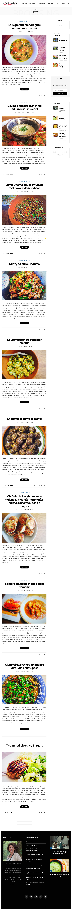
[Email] (44, 95)
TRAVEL (57, 3)
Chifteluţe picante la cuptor (24, 418)
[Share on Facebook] (39, 95)
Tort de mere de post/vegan (36, 865)
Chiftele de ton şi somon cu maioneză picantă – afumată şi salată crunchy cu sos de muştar (24, 501)
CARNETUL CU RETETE (25, 21)
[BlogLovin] (45, 897)
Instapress (28, 872)
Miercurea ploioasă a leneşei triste (62, 118)
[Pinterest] (41, 897)
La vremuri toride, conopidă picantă (24, 341)
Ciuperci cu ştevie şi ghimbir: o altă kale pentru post (24, 666)
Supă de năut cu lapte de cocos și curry (63, 126)
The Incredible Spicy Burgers (24, 745)
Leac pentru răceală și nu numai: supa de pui (24, 26)
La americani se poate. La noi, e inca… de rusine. (63, 40)
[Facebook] (26, 897)
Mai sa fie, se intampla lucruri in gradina (63, 49)
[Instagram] (36, 897)
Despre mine (34, 841)
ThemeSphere (33, 902)
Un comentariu (63, 878)
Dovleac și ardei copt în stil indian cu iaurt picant (24, 107)
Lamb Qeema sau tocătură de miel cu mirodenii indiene (24, 186)
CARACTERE (24, 3)
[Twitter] (31, 897)
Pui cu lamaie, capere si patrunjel (62, 65)
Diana (27, 865)
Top (36, 906)
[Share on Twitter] (41, 95)
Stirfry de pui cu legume (24, 264)
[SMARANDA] (10, 3)
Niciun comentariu (29, 31)
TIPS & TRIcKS (50, 3)
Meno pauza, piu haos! (35, 868)
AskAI (27, 877)
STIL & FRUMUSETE (32, 3)
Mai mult (12, 884)
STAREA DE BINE (42, 3)
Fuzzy (27, 868)
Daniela (28, 859)
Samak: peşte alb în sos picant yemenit (24, 585)
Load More (24, 823)
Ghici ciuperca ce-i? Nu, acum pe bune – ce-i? (63, 57)
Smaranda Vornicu (9, 95)
